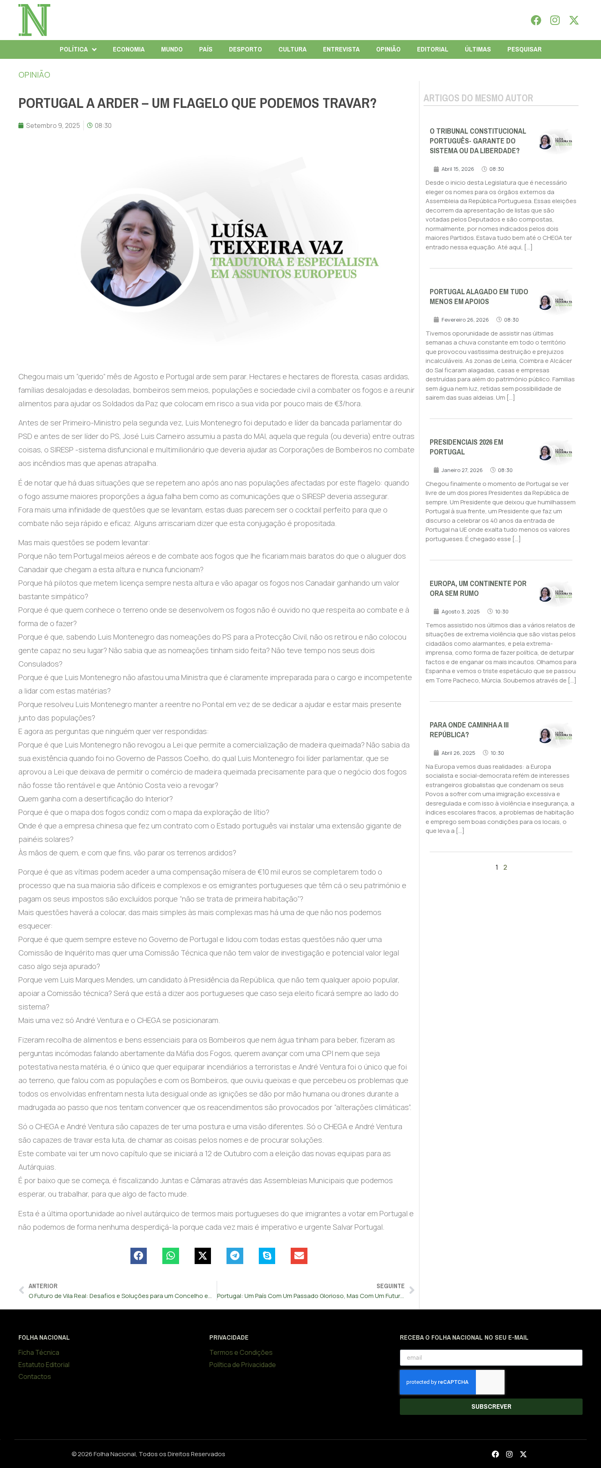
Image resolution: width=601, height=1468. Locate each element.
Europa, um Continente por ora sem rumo (478, 588)
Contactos (34, 1376)
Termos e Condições (241, 1352)
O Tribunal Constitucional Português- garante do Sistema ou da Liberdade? (478, 141)
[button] (138, 1256)
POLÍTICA (74, 49)
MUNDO (172, 49)
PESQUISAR (524, 49)
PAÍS (206, 49)
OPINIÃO (388, 49)
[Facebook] (536, 20)
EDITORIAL (433, 49)
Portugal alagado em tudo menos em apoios (479, 297)
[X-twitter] (574, 20)
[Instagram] (555, 20)
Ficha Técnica (38, 1352)
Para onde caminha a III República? (469, 730)
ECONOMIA (129, 49)
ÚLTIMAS (478, 49)
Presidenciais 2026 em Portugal (466, 447)
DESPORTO (245, 49)
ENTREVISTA (341, 49)
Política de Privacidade (242, 1364)
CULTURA (292, 49)
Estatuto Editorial (44, 1364)
